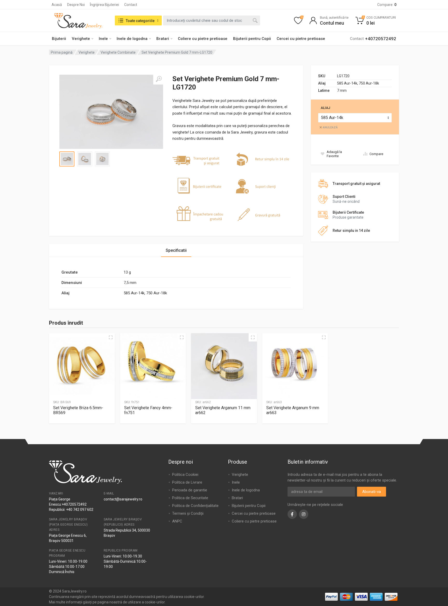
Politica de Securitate (190, 498)
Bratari (162, 38)
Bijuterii (59, 38)
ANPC (177, 521)
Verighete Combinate (118, 52)
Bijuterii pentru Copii (252, 38)
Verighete (81, 38)
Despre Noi (76, 5)
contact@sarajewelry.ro (123, 499)
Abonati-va (371, 491)
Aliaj (325, 108)
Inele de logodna (132, 38)
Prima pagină (62, 52)
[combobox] (211, 20)
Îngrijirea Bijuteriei (104, 5)
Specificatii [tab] (176, 250)
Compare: (386, 5)
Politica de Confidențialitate (195, 505)
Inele (103, 38)
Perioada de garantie (189, 490)
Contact (130, 5)
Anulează (330, 127)
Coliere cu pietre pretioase (202, 38)
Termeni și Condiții (188, 513)
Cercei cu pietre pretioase (301, 38)
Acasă (57, 5)
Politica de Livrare (187, 482)
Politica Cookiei (185, 474)
